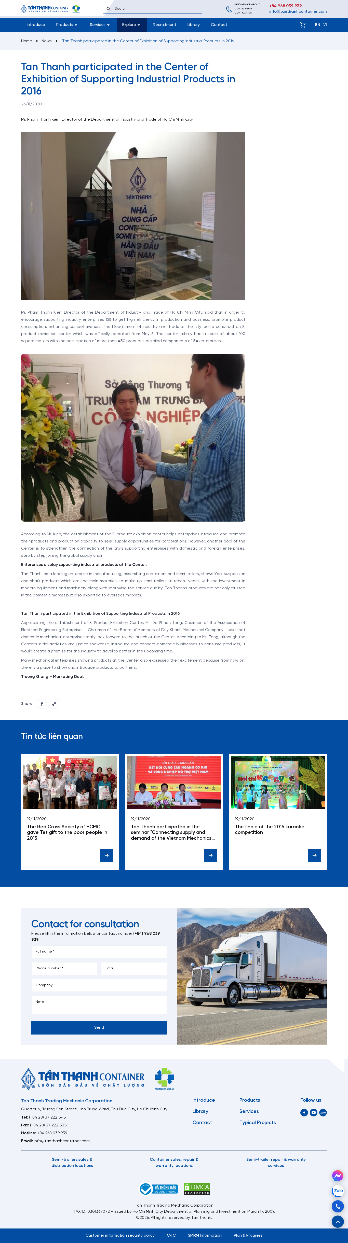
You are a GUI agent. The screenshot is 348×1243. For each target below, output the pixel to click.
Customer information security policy (120, 1235)
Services (249, 1111)
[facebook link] (42, 704)
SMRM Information (205, 1235)
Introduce (36, 25)
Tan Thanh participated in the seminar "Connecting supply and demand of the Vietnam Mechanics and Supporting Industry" (171, 833)
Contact (219, 25)
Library (194, 25)
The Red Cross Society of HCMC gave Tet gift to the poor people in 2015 (67, 833)
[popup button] (338, 1222)
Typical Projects (257, 1122)
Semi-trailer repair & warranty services (276, 1162)
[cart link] (303, 25)
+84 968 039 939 (285, 6)
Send (99, 1027)
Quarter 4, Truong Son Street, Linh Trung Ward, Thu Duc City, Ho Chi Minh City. (94, 1109)
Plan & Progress (248, 1235)
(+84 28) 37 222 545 (47, 1117)
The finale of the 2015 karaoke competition (269, 830)
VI (325, 25)
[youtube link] (313, 1112)
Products (249, 1100)
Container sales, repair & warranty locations (174, 1162)
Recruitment (164, 25)
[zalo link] (323, 1112)
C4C (171, 1235)
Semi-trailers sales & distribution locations (72, 1162)
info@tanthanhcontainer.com (298, 11)
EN (317, 25)
